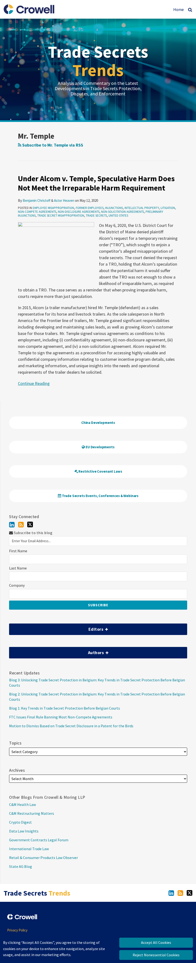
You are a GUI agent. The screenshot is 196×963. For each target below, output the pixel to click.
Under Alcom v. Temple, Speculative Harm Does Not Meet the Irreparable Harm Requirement (96, 183)
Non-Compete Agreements (37, 212)
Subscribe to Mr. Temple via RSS (52, 145)
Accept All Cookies (156, 942)
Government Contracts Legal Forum (38, 839)
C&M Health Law (22, 804)
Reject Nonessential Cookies (156, 954)
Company (17, 585)
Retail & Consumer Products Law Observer (43, 857)
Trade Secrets (98, 61)
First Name (18, 551)
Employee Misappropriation (53, 208)
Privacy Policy (17, 930)
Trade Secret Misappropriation (60, 215)
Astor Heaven (64, 200)
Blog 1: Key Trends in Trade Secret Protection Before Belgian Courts (64, 708)
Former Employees (89, 208)
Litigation (168, 208)
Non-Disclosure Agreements (78, 212)
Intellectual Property (142, 208)
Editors (56, 628)
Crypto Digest (20, 822)
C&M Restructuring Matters (31, 813)
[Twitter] (30, 524)
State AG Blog (20, 866)
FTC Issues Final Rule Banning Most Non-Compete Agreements (60, 717)
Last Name (18, 568)
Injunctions (114, 208)
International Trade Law (29, 848)
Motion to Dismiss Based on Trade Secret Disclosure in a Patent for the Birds (71, 725)
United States (118, 215)
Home (178, 9)
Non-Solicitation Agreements (122, 212)
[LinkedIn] (12, 524)
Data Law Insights (23, 831)
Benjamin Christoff (36, 200)
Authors (57, 651)
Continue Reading (34, 383)
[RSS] (21, 524)
